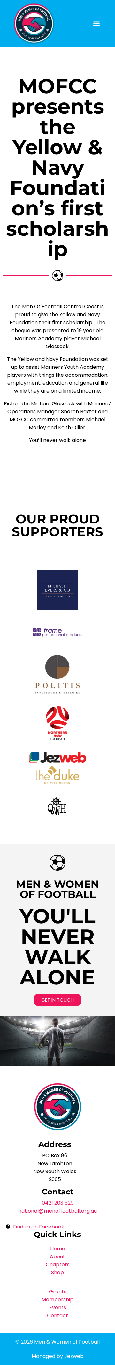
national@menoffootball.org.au (57, 1210)
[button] (96, 23)
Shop (57, 1272)
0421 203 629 (57, 1203)
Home (57, 1248)
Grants (57, 1291)
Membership (57, 1299)
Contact (57, 1315)
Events (57, 1307)
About (57, 1256)
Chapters (58, 1264)
